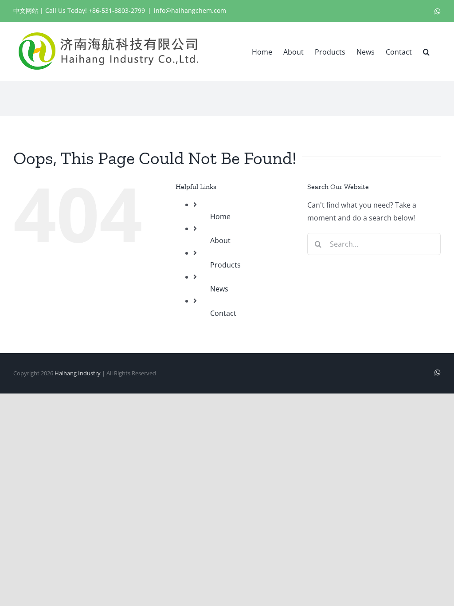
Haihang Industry (78, 373)
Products (225, 265)
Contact (223, 313)
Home (220, 216)
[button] (426, 51)
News (219, 289)
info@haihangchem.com (190, 10)
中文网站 (25, 10)
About (220, 240)
